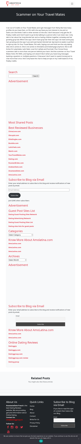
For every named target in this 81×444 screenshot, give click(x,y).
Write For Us (34, 419)
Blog (31, 409)
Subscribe (14, 195)
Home (32, 406)
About (32, 413)
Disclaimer (34, 426)
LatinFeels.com (14, 147)
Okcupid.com (13, 135)
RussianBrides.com (16, 163)
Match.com (12, 151)
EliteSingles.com (14, 139)
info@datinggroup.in (14, 420)
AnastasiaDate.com (16, 171)
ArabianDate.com (15, 167)
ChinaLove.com (14, 131)
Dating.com (13, 159)
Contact (33, 416)
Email (17, 316)
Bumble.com (13, 143)
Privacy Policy (35, 423)
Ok (41, 441)
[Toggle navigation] (72, 4)
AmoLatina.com (14, 175)
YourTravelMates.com (17, 155)
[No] (79, 439)
